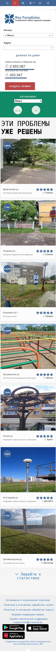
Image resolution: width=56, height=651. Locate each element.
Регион (8, 30)
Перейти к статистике (29, 576)
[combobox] (28, 35)
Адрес (7, 42)
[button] (8, 3)
